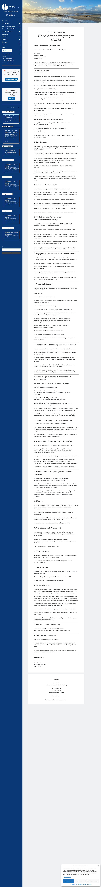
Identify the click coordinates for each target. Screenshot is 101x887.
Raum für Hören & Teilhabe (8, 26)
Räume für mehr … (6, 20)
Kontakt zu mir (7, 50)
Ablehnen (80, 881)
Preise (3, 47)
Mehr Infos (6, 121)
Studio (3, 44)
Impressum (89, 884)
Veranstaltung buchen (61, 699)
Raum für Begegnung (7, 31)
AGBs (4, 56)
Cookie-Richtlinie (73, 884)
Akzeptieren (68, 881)
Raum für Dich (5, 23)
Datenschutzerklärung (82, 884)
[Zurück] (4, 107)
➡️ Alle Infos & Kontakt (11, 79)
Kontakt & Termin (49, 699)
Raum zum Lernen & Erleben (9, 28)
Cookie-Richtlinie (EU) (8, 60)
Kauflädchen (5, 34)
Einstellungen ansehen (92, 881)
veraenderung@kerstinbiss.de (56, 692)
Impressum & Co (6, 54)
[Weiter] (18, 107)
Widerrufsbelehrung (8, 62)
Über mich (4, 42)
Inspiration (4, 39)
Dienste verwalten (67, 877)
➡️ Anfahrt (11, 98)
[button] (98, 866)
